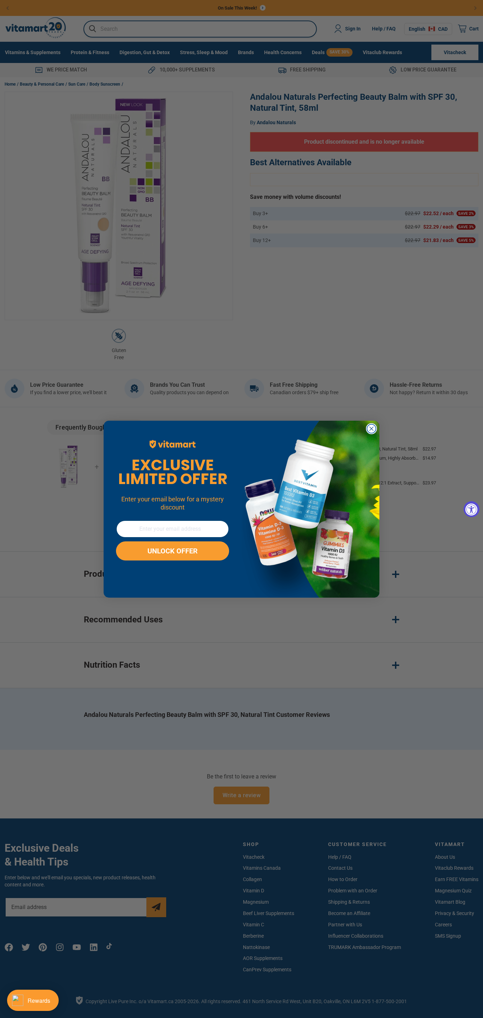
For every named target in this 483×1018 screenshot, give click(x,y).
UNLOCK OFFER (172, 551)
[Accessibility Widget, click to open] (471, 509)
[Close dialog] (371, 428)
